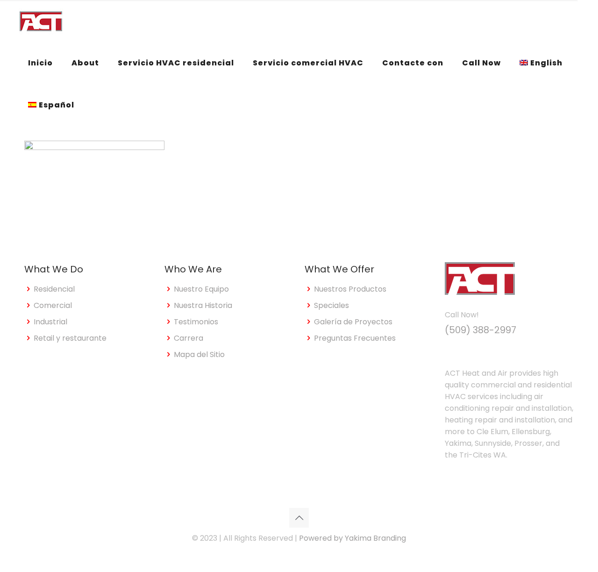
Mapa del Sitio (199, 354)
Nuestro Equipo (201, 289)
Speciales (331, 305)
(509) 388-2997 (480, 329)
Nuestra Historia (203, 305)
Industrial (50, 321)
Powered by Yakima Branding (352, 538)
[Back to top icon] (299, 518)
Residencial (54, 289)
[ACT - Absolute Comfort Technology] (41, 21)
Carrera (188, 338)
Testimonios (196, 321)
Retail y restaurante (70, 338)
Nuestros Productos (350, 289)
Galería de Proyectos (353, 321)
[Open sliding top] (587, 10)
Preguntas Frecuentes (355, 338)
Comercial (53, 305)
